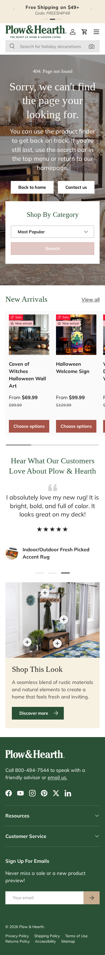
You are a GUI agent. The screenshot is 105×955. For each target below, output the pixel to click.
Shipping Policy (47, 935)
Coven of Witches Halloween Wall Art (27, 375)
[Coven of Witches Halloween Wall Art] (29, 334)
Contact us (76, 187)
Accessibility (45, 941)
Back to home (32, 187)
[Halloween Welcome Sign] (76, 334)
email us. (57, 777)
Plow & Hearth (31, 926)
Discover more (33, 713)
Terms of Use (76, 935)
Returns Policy (17, 941)
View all (91, 299)
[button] (84, 32)
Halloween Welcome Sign (72, 367)
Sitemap (68, 941)
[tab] (46, 19)
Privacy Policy (17, 935)
